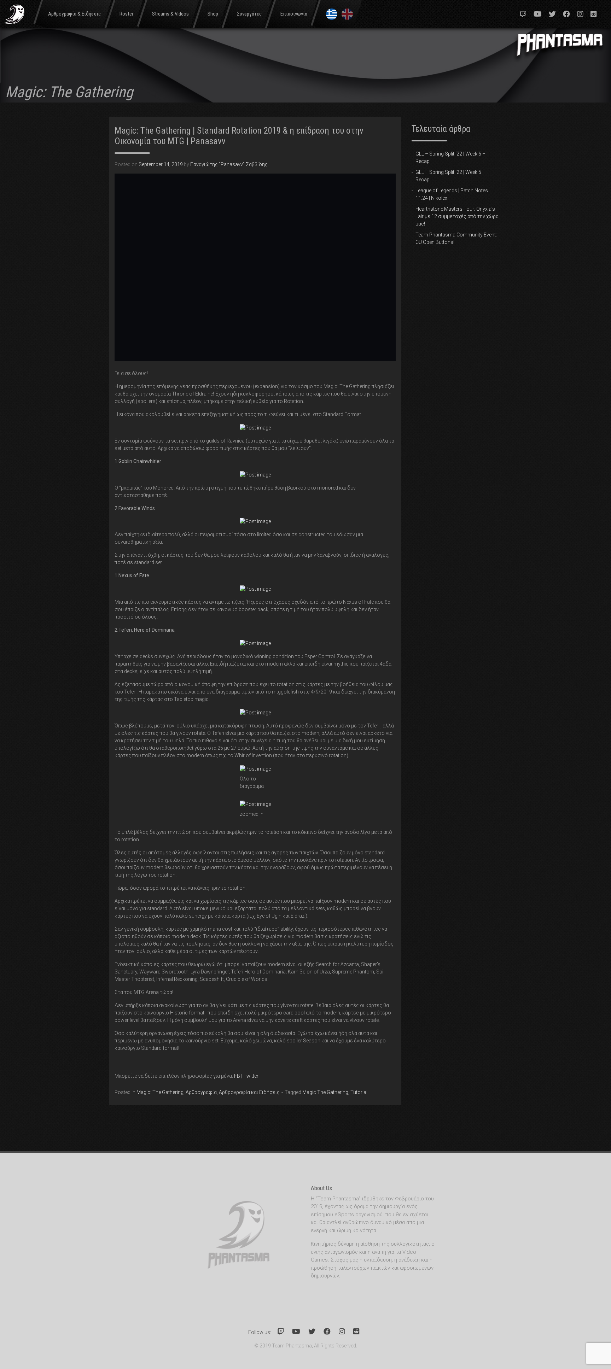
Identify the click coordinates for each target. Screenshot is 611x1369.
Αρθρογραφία (201, 1092)
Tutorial (358, 1092)
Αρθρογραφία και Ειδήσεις (249, 1092)
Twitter (250, 1076)
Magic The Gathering (325, 1092)
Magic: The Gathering (160, 1092)
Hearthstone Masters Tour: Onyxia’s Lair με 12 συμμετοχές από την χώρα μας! (457, 216)
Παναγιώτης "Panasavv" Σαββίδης (229, 164)
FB (237, 1076)
